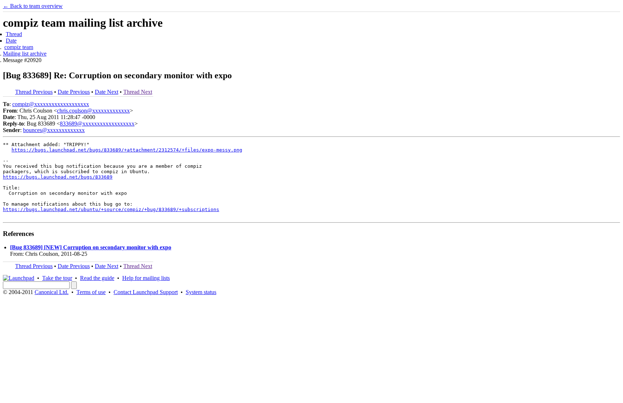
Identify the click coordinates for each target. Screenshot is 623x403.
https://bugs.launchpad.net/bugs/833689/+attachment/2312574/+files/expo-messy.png (127, 150)
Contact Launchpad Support (146, 292)
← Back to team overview (33, 6)
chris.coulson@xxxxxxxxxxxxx (93, 111)
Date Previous (74, 92)
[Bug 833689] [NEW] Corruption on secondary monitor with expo (90, 247)
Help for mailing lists (146, 278)
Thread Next (137, 92)
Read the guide (97, 278)
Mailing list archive (25, 54)
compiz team (18, 47)
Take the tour (57, 278)
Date (11, 41)
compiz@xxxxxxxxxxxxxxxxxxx (50, 104)
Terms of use (91, 292)
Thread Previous (34, 92)
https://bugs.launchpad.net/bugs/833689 (57, 177)
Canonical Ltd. (52, 292)
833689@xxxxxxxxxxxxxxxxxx (97, 124)
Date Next (106, 92)
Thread (14, 34)
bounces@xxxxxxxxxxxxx (54, 130)
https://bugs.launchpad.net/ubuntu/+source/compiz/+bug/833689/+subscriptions (111, 209)
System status (201, 292)
